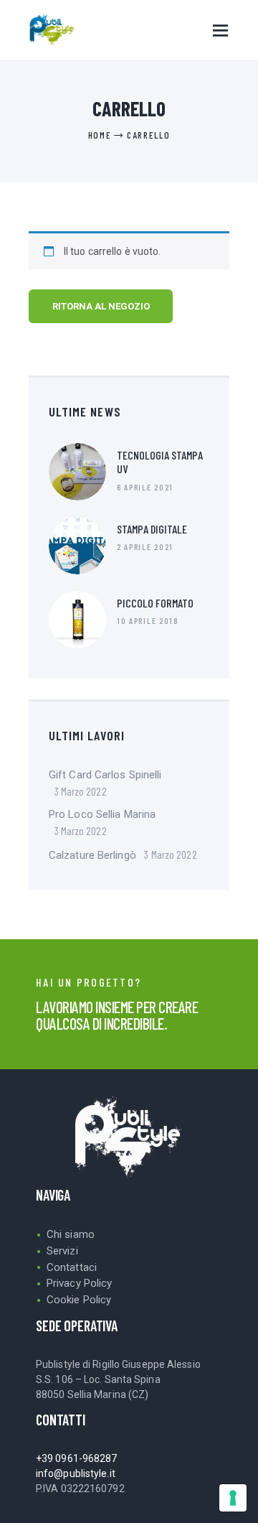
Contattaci (72, 1267)
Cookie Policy (79, 1299)
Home (100, 135)
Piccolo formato (155, 603)
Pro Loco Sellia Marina (102, 814)
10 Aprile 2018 (148, 620)
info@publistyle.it (75, 1473)
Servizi (62, 1250)
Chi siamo (71, 1234)
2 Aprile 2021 (145, 546)
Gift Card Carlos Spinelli (105, 774)
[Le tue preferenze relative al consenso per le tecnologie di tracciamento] (233, 1498)
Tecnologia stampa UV (160, 461)
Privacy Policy (79, 1283)
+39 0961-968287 (77, 1458)
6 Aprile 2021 (145, 487)
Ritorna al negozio (101, 306)
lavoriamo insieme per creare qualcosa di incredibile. (117, 1015)
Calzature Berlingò (92, 855)
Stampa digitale (152, 529)
